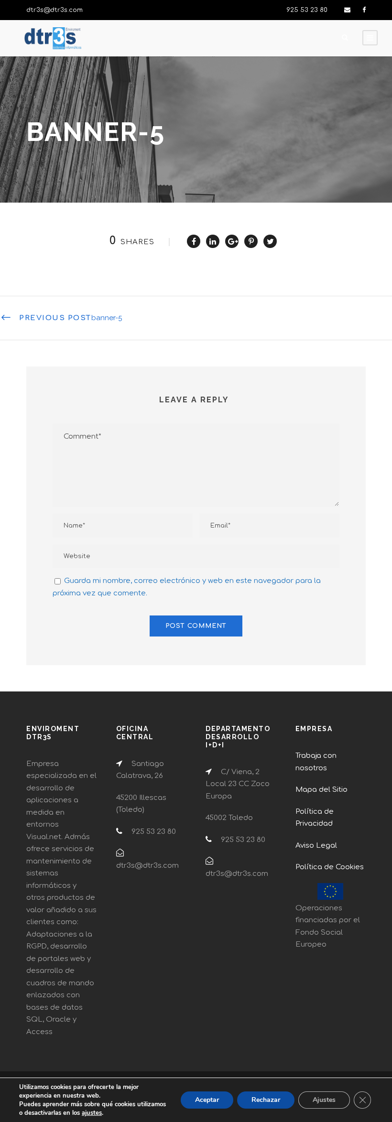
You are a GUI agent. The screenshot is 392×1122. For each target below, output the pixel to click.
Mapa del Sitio (321, 790)
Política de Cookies (329, 867)
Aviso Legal (316, 846)
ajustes (92, 1113)
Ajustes (324, 1099)
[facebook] (364, 10)
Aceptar (207, 1099)
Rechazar (265, 1099)
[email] (347, 10)
